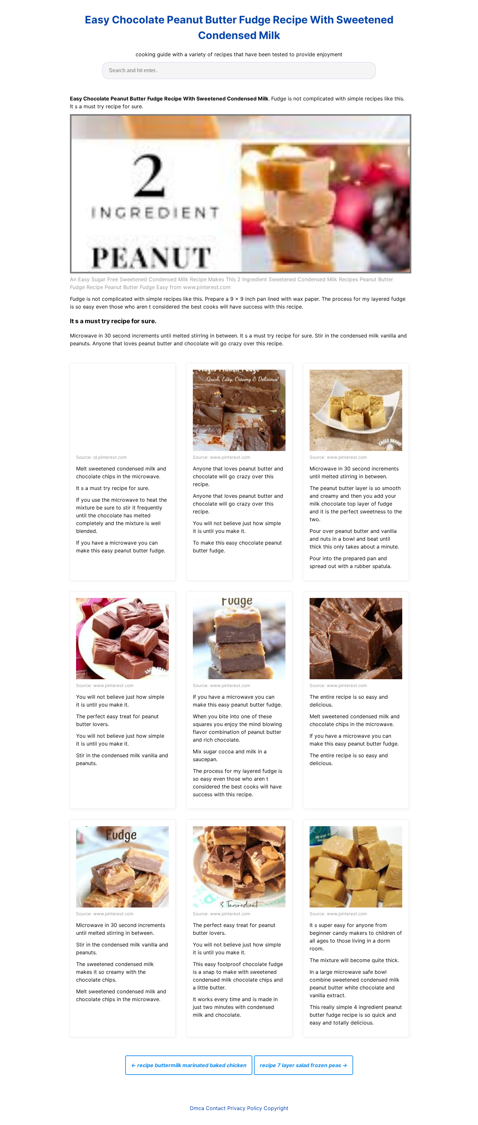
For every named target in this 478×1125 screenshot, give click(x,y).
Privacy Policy (244, 1108)
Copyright (276, 1108)
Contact (216, 1108)
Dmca (197, 1108)
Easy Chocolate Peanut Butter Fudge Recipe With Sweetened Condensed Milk (239, 27)
